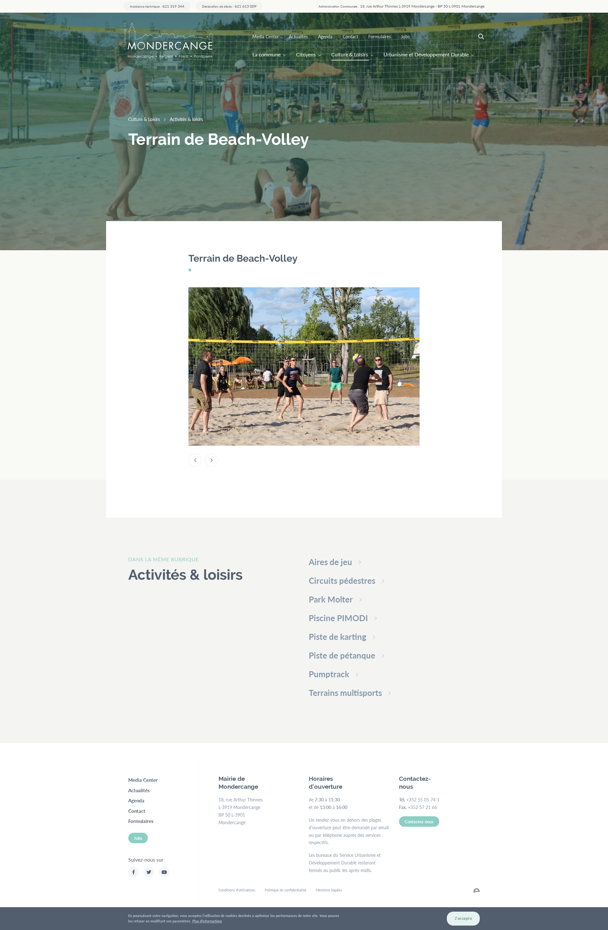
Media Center (265, 36)
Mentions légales (329, 890)
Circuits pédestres (342, 580)
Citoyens (306, 54)
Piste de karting (337, 636)
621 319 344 (157, 6)
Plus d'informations (207, 921)
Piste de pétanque (342, 655)
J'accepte (463, 918)
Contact (350, 36)
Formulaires (379, 36)
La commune (266, 54)
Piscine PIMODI (338, 618)
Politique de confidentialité (285, 890)
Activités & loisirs (186, 119)
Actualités (298, 36)
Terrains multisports (345, 692)
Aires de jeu (330, 562)
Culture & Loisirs (349, 54)
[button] (195, 460)
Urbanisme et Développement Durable (426, 54)
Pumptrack (329, 674)
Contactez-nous (419, 822)
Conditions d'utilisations (236, 890)
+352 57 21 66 (422, 807)
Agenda (325, 36)
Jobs (405, 36)
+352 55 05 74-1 (423, 799)
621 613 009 (229, 6)
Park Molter (331, 599)
